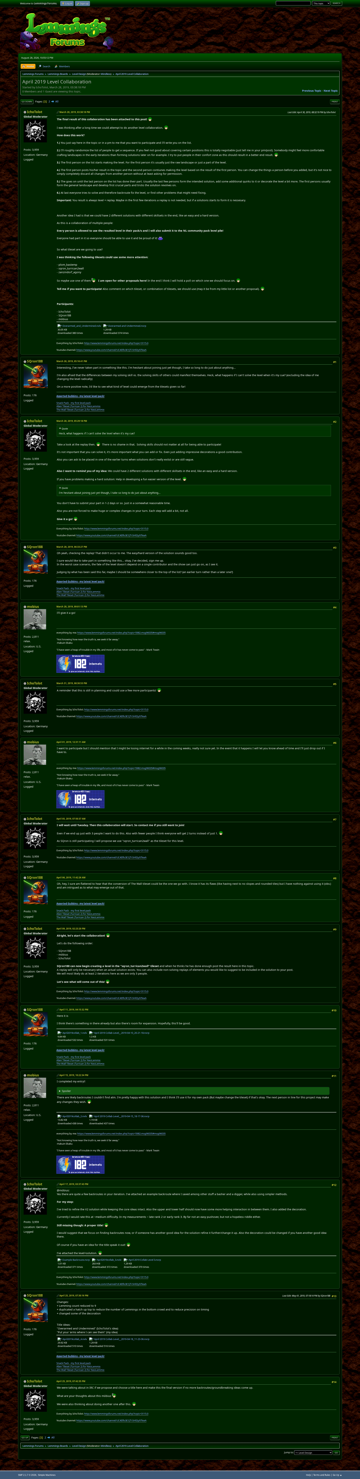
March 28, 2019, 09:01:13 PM (71, 606)
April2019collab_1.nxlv (74, 1032)
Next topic (331, 90)
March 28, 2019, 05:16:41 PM (71, 361)
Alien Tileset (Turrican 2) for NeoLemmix (78, 406)
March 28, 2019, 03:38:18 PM (74, 112)
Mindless (106, 74)
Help (308, 1475)
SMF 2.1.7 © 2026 (27, 1475)
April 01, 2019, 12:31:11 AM (71, 742)
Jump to (288, 1452)
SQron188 (35, 361)
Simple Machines (47, 1475)
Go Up (25, 1437)
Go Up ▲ (337, 1475)
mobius (33, 606)
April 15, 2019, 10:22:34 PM (73, 1075)
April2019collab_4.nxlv (74, 1339)
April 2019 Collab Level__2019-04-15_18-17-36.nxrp (121, 1116)
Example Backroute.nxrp (76, 1259)
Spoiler (66, 1091)
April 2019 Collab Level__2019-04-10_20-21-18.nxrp (121, 1032)
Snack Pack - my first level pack (73, 403)
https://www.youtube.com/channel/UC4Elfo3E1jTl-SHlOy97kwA (111, 350)
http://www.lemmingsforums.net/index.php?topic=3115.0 (116, 343)
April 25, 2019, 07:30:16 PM (73, 1295)
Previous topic (311, 90)
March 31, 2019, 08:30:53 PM (71, 683)
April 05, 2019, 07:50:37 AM (71, 818)
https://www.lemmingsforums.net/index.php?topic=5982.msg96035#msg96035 (121, 632)
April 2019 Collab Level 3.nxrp (144, 1259)
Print (335, 101)
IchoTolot (34, 112)
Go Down (27, 101)
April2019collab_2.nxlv (74, 1116)
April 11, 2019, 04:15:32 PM (73, 1009)
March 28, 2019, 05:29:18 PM (71, 421)
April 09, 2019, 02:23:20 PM (70, 928)
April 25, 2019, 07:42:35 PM (70, 1381)
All (56, 101)
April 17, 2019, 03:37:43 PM (73, 1184)
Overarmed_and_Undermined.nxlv (81, 325)
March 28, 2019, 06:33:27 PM (71, 546)
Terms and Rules (321, 1475)
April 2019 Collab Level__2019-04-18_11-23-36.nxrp (121, 1339)
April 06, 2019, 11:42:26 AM (71, 877)
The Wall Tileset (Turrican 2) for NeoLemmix (80, 409)
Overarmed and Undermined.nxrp (127, 325)
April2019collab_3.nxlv (109, 1259)
